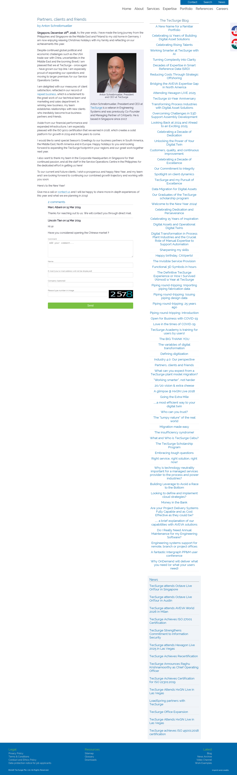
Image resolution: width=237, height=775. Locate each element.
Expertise (170, 9)
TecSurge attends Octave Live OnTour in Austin (170, 598)
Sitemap (89, 753)
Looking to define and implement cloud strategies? (174, 494)
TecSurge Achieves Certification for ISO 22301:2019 (171, 680)
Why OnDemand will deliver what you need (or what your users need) (174, 564)
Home (126, 9)
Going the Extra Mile (174, 397)
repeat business (46, 94)
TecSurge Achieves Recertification (173, 656)
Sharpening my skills (174, 250)
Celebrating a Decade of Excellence (174, 161)
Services (153, 9)
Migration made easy (174, 426)
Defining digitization (174, 353)
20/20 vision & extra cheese (174, 385)
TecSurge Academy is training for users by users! (174, 331)
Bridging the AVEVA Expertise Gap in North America (174, 85)
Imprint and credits (220, 770)
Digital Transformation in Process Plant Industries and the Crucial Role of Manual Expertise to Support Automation (174, 239)
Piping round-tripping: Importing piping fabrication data (174, 286)
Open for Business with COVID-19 (174, 318)
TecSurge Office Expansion (168, 712)
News (221, 2)
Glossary (89, 756)
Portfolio (186, 9)
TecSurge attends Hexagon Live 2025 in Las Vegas (172, 646)
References (204, 9)
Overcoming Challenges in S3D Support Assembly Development (174, 115)
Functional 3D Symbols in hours (174, 266)
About (139, 9)
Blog (209, 753)
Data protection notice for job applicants (30, 763)
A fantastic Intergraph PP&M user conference (174, 553)
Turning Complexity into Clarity (174, 59)
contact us (64, 191)
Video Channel (204, 760)
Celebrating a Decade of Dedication (174, 133)
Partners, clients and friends (174, 365)
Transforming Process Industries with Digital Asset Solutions (174, 105)
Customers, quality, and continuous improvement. (174, 151)
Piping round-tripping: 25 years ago (174, 305)
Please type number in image (61, 290)
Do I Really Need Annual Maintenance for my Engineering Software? (174, 533)
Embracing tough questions (174, 453)
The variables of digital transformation (174, 346)
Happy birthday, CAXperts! (174, 255)
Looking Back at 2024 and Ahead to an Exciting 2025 (174, 124)
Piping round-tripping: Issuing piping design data (174, 296)
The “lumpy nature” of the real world (174, 419)
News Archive (204, 756)
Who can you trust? (174, 412)
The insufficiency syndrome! (174, 432)
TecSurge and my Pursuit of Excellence (174, 181)
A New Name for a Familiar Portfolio (174, 28)
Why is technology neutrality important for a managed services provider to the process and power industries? (174, 473)
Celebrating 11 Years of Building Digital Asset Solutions (174, 37)
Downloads (91, 760)
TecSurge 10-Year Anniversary (174, 98)
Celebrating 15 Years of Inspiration (174, 218)
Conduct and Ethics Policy (22, 760)
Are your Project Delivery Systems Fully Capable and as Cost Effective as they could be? (174, 511)
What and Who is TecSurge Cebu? (174, 438)
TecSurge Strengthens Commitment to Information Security (168, 633)
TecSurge (96, 107)
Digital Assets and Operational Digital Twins (174, 226)
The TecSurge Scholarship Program (174, 445)
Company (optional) (56, 281)
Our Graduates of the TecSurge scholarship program (174, 196)
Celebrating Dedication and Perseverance (174, 211)
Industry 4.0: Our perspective (174, 359)
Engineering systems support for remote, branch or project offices (174, 544)
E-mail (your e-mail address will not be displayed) (70, 271)
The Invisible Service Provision (174, 261)
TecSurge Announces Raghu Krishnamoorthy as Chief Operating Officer (173, 667)
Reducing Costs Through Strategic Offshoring (174, 76)
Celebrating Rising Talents (174, 44)
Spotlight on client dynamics (174, 174)
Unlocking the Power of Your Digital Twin (174, 142)
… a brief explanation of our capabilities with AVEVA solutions (174, 522)
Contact (192, 2)
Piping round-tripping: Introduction (174, 312)
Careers (222, 9)
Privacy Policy (16, 753)
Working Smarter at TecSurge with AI (174, 52)
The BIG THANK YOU (174, 339)
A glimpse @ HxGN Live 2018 (174, 391)
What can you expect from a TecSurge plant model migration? (174, 372)
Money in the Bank (174, 502)
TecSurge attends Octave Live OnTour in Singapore (170, 587)
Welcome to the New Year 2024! (174, 204)
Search (208, 2)
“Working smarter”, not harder (174, 380)
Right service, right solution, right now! (174, 460)
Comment (52, 239)
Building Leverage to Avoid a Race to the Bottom (174, 485)
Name (50, 261)
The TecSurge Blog (174, 20)
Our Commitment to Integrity (174, 168)
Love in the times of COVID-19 (174, 324)
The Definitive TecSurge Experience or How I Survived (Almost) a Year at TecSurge (174, 276)
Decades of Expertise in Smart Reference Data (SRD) (174, 67)
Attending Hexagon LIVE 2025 (174, 93)
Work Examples (203, 763)
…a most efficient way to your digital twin (174, 404)
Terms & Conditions (19, 756)
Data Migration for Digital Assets (174, 189)
